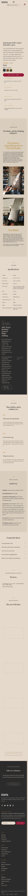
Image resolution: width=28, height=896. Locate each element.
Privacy (3, 893)
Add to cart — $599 (13, 74)
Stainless (22, 288)
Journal (3, 855)
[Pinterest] (7, 805)
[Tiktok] (13, 805)
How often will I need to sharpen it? (11, 546)
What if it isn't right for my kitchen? (11, 557)
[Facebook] (10, 805)
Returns (15, 893)
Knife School (4, 849)
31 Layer (15, 285)
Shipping (3, 876)
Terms (7, 893)
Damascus (19, 285)
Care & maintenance (6, 851)
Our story (3, 861)
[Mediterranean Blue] (4, 69)
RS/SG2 (15, 288)
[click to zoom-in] (12, 25)
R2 (23, 286)
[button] (14, 2)
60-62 (14, 290)
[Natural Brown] (7, 69)
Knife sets (3, 836)
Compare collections (6, 840)
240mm (15, 282)
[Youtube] (5, 805)
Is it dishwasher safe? (7, 542)
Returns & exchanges (6, 878)
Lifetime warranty (5, 880)
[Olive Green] (11, 69)
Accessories (4, 838)
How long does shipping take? (9, 553)
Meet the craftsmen (5, 863)
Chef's (14, 280)
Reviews (3, 865)
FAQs (2, 882)
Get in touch (4, 884)
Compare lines (4, 853)
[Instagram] (2, 805)
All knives (3, 834)
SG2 (18, 288)
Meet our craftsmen (6, 387)
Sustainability (4, 867)
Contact (3, 869)
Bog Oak (15, 307)
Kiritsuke (18, 280)
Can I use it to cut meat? (8, 550)
